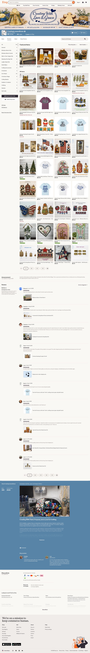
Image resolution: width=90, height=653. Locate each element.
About (15, 39)
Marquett (25, 288)
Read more (41, 540)
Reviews (9, 39)
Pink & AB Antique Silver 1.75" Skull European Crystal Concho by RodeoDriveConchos (33, 606)
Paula (24, 345)
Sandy (24, 383)
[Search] (73, 2)
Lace (24, 365)
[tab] (10, 44)
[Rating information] (8, 34)
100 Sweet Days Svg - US (7, 597)
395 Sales (4, 105)
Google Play (16, 644)
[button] (74, 32)
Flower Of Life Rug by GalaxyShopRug (31, 597)
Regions (86, 650)
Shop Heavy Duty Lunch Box (7, 605)
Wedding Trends (61, 5)
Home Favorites (36, 5)
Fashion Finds (45, 5)
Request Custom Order (10, 96)
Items (3, 39)
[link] (21, 268)
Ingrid (24, 419)
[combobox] (40, 2)
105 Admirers (4, 107)
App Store (6, 644)
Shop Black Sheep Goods (51, 605)
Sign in (78, 2)
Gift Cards (70, 5)
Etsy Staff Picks (26, 5)
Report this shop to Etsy (6, 112)
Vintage (53, 5)
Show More (45, 609)
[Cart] (86, 2)
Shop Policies (23, 39)
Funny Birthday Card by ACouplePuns (53, 597)
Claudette (25, 306)
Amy (24, 401)
